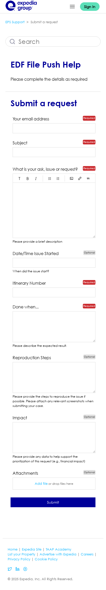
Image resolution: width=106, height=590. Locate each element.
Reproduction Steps (32, 357)
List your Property (21, 554)
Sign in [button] (89, 6)
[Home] (21, 11)
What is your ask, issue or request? (45, 169)
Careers (87, 554)
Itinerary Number (29, 283)
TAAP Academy (58, 549)
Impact (20, 417)
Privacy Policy (19, 559)
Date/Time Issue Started (36, 253)
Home (12, 549)
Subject (20, 142)
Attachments (35, 473)
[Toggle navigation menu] (72, 7)
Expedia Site (31, 549)
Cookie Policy (46, 559)
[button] (19, 178)
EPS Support (14, 22)
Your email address (31, 118)
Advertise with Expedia (58, 554)
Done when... (26, 306)
